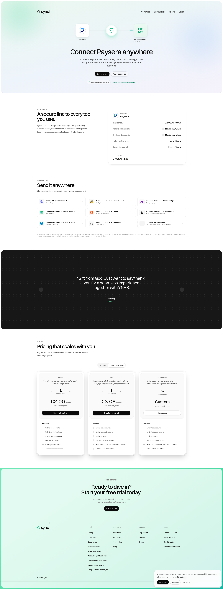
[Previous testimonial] (41, 290)
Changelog (117, 542)
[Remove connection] (51, 391)
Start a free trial (60, 413)
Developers (92, 542)
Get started (102, 74)
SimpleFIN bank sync (96, 565)
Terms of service (170, 533)
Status (141, 542)
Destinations (159, 12)
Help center (143, 533)
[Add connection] (69, 391)
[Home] (43, 12)
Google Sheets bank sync (98, 570)
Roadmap (117, 537)
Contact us (162, 413)
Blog (115, 547)
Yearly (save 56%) (116, 365)
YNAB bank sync (94, 551)
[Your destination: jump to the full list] (141, 30)
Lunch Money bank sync (97, 560)
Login (181, 12)
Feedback (117, 533)
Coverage (145, 12)
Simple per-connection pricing (124, 82)
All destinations (94, 547)
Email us (142, 537)
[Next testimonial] (182, 290)
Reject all (175, 582)
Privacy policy (169, 537)
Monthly (103, 365)
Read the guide (119, 74)
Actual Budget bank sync (97, 556)
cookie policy (179, 577)
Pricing (172, 12)
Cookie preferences (172, 547)
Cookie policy (169, 542)
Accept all (163, 582)
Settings (186, 582)
